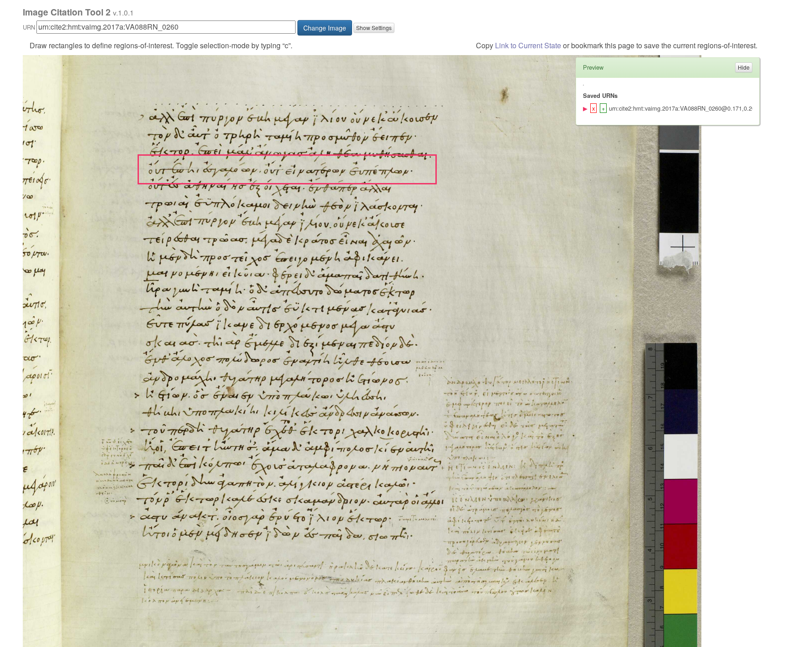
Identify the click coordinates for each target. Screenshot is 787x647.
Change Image (324, 27)
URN (29, 27)
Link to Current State (528, 45)
